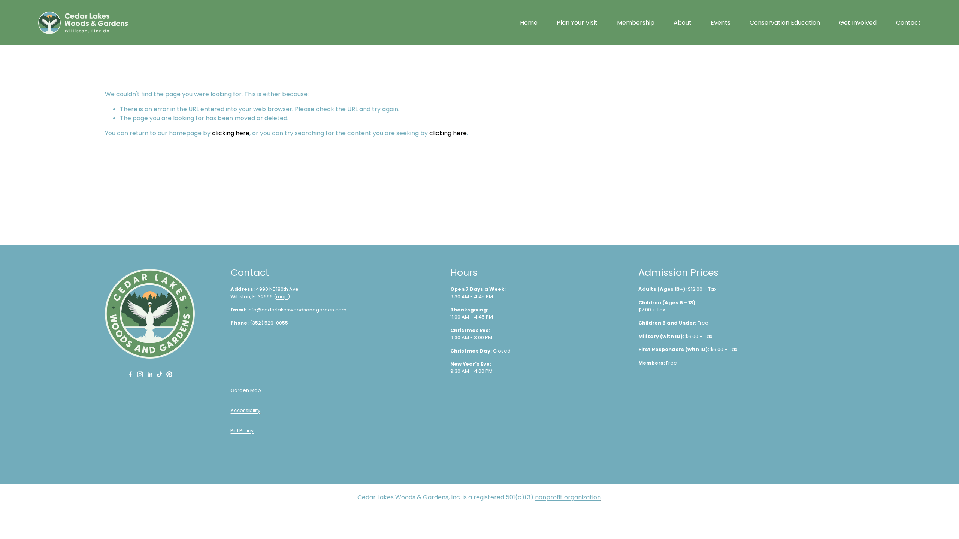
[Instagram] (140, 374)
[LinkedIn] (150, 374)
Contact (908, 22)
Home (529, 22)
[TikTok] (160, 374)
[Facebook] (130, 374)
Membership (635, 22)
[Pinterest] (169, 374)
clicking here (230, 133)
